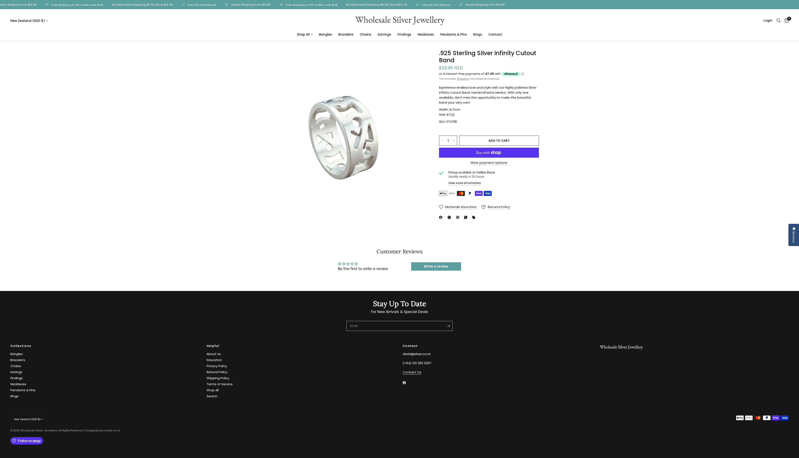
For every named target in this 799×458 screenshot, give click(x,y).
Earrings (384, 34)
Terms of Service (220, 384)
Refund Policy (217, 372)
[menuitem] (305, 34)
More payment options (489, 162)
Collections (20, 345)
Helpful (213, 345)
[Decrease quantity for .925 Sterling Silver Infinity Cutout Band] (442, 140)
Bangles (325, 34)
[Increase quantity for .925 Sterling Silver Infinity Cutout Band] (454, 140)
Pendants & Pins (453, 34)
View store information (464, 183)
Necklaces (426, 34)
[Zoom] (418, 58)
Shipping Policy (218, 378)
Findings (404, 34)
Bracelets (346, 34)
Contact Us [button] (412, 372)
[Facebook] (441, 217)
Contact (495, 34)
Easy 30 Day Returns (186, 4)
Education (214, 360)
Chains (365, 34)
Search (212, 396)
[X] (450, 217)
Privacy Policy (217, 366)
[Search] (778, 20)
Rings (477, 34)
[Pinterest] (458, 217)
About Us (214, 354)
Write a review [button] (436, 266)
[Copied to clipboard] (474, 217)
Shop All (303, 34)
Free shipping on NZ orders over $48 (62, 4)
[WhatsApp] (466, 217)
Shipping (462, 78)
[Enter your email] (448, 326)
